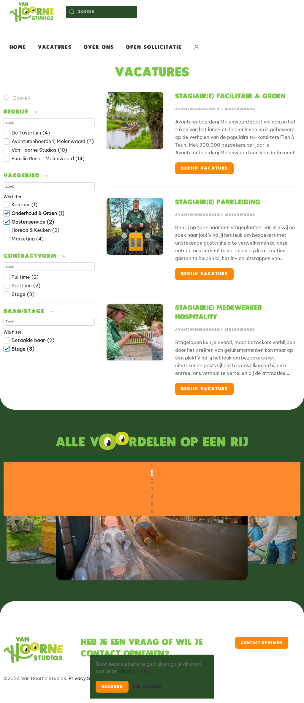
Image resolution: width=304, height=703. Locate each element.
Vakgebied (23, 175)
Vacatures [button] (55, 47)
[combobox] (101, 12)
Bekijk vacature (204, 168)
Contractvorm (31, 256)
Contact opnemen (261, 642)
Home (18, 47)
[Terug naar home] (32, 12)
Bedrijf (17, 112)
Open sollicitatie (154, 47)
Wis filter (12, 197)
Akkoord (112, 686)
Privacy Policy (134, 671)
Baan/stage (25, 311)
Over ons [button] (99, 47)
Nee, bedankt (147, 686)
